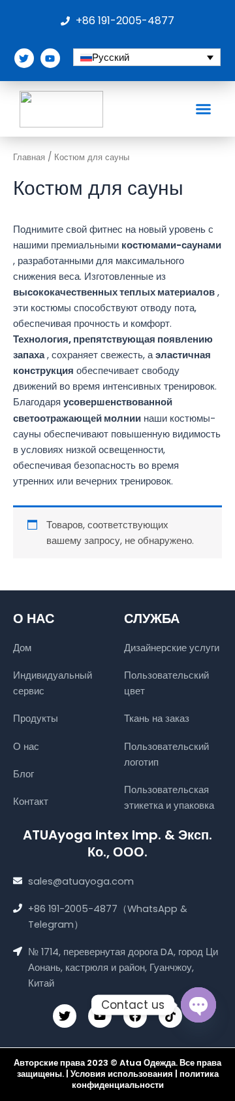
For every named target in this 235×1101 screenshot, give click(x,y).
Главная (29, 157)
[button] (203, 109)
